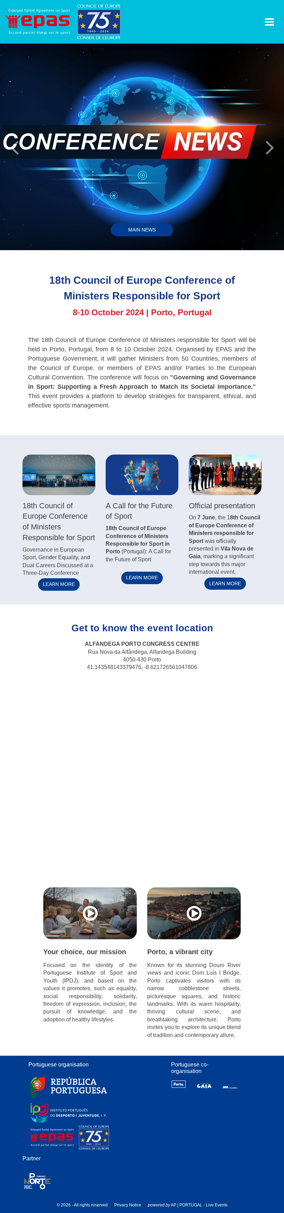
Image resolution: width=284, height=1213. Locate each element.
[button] (14, 146)
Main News (142, 229)
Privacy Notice (127, 1205)
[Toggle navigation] (269, 22)
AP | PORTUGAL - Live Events (199, 1205)
